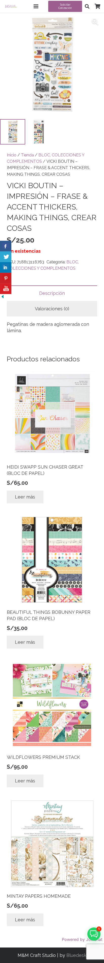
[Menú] (36, 6)
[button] (87, 6)
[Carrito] (97, 6)
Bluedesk (76, 955)
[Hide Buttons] (2, 297)
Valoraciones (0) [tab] (52, 308)
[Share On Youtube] (5, 288)
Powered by (82, 939)
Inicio (11, 155)
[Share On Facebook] (5, 246)
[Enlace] (11, 6)
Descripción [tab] (52, 293)
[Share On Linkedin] (5, 267)
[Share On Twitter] (5, 256)
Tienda (27, 155)
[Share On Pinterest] (5, 278)
